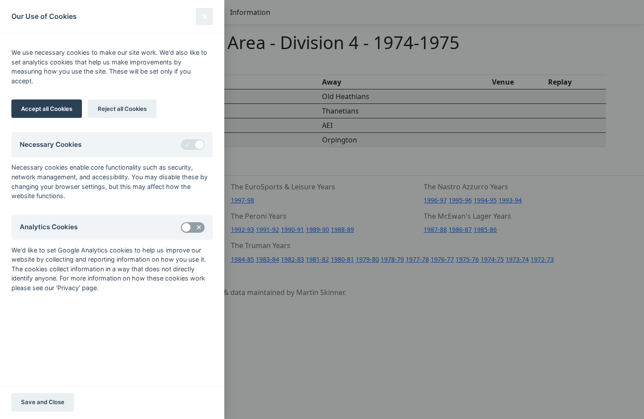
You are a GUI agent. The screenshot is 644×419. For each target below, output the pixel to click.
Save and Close (42, 401)
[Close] (204, 16)
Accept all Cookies (46, 108)
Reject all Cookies (122, 108)
